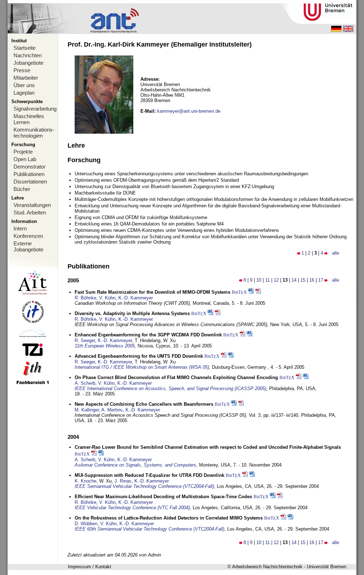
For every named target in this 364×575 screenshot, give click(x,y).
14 (293, 280)
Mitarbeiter (26, 78)
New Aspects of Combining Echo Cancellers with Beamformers (144, 404)
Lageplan (24, 93)
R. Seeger (85, 340)
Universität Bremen (326, 566)
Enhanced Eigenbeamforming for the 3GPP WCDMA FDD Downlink (148, 334)
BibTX (239, 292)
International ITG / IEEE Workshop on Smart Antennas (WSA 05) (142, 367)
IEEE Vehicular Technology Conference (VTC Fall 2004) (132, 507)
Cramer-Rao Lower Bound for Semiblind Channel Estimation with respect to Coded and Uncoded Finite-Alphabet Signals (208, 447)
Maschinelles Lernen (29, 119)
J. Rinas (123, 481)
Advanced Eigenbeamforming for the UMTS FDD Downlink (139, 356)
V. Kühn (107, 297)
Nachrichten (28, 55)
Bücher (22, 189)
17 (320, 280)
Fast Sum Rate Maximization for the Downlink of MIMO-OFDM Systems (152, 292)
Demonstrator (30, 167)
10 (258, 280)
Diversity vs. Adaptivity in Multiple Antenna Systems (132, 313)
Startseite (25, 48)
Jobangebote (28, 63)
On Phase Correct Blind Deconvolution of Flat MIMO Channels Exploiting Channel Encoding (176, 377)
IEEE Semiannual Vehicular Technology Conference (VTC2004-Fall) (144, 486)
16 (311, 280)
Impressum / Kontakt (89, 566)
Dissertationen (30, 182)
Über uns (24, 85)
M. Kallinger (87, 409)
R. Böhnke (85, 297)
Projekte (23, 152)
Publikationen (29, 174)
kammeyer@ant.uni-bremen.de (188, 111)
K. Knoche (85, 481)
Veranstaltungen (32, 205)
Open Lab (25, 159)
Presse (22, 70)
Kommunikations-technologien (34, 133)
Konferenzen (28, 236)
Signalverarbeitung (35, 109)
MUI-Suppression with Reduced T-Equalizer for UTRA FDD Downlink (149, 475)
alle (335, 253)
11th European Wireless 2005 (105, 345)
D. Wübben (86, 523)
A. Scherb (85, 383)
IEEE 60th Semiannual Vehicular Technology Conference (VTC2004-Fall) (149, 529)
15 (302, 280)
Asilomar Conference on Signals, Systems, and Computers (135, 465)
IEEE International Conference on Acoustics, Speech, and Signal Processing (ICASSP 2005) (170, 388)
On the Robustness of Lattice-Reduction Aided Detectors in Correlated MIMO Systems (169, 518)
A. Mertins (112, 409)
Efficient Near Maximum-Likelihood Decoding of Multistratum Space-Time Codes (163, 496)
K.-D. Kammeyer (135, 297)
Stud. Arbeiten (30, 212)
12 (276, 280)
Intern (20, 228)
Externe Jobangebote (28, 246)
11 (267, 280)
